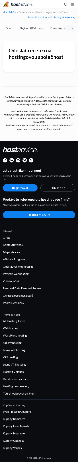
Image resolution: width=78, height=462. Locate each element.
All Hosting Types (14, 321)
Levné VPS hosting (14, 364)
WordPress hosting (15, 335)
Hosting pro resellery (16, 386)
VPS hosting (10, 357)
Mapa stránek (11, 252)
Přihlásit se (57, 187)
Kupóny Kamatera (14, 418)
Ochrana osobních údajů (18, 295)
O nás (9, 28)
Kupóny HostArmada (16, 426)
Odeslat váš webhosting (18, 266)
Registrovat (20, 187)
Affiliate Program (14, 259)
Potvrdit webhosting (16, 273)
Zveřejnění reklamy (64, 17)
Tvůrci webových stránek (18, 393)
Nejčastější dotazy (31, 28)
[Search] (66, 4)
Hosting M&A (37, 214)
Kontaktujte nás (60, 28)
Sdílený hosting (12, 342)
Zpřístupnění (11, 281)
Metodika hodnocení (40, 17)
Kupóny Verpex (12, 447)
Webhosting (10, 328)
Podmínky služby (13, 302)
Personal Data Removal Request (23, 288)
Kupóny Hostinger (14, 433)
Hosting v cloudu (13, 371)
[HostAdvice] (18, 4)
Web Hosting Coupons (17, 411)
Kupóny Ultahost (13, 440)
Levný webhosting (14, 350)
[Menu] (72, 4)
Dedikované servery (15, 379)
